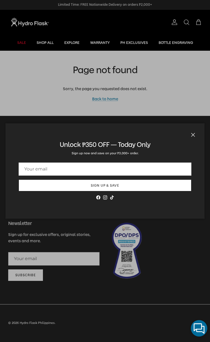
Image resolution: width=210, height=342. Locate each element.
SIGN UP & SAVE (105, 185)
